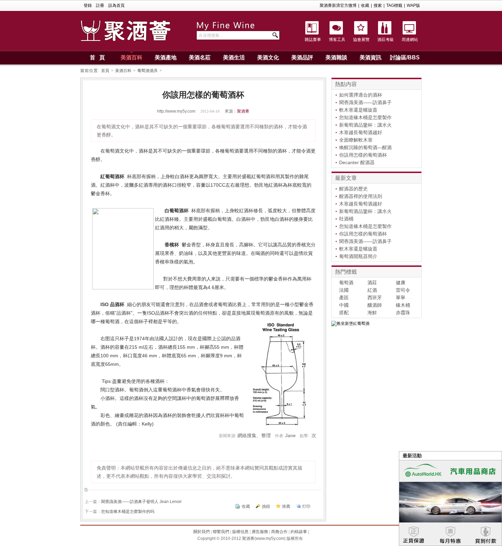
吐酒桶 (346, 218)
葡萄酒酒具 (147, 70)
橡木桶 (403, 305)
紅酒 (372, 290)
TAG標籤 (394, 5)
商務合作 (279, 531)
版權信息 (240, 531)
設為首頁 (116, 5)
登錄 (88, 5)
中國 (344, 305)
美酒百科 (131, 57)
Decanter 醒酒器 (357, 162)
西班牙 (374, 297)
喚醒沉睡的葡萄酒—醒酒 (365, 147)
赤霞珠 (403, 312)
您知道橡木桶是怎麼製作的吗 (127, 511)
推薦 (286, 506)
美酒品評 (302, 57)
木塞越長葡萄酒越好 (360, 132)
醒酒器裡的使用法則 (360, 196)
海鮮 (372, 312)
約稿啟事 (299, 531)
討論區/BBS (405, 57)
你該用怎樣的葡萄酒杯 (363, 155)
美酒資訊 (370, 57)
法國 (344, 290)
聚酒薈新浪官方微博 (338, 5)
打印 (306, 506)
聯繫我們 (221, 531)
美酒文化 (268, 57)
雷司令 (403, 290)
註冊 (100, 5)
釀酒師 (374, 305)
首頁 (105, 70)
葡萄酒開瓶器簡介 (358, 256)
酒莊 (372, 282)
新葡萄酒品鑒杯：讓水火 (365, 125)
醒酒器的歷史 (353, 188)
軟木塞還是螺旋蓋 (358, 110)
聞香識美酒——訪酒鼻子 (365, 102)
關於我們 (201, 531)
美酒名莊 (200, 57)
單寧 (400, 297)
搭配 (344, 312)
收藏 (365, 5)
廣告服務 (260, 531)
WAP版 (413, 5)
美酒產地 (166, 57)
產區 (344, 297)
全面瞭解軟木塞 (356, 140)
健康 (400, 282)
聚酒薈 (243, 111)
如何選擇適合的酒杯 (360, 95)
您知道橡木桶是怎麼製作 (365, 117)
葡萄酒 (346, 282)
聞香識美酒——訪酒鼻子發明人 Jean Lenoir (141, 501)
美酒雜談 (336, 57)
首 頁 (97, 57)
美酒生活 (234, 57)
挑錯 (266, 506)
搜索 (378, 5)
